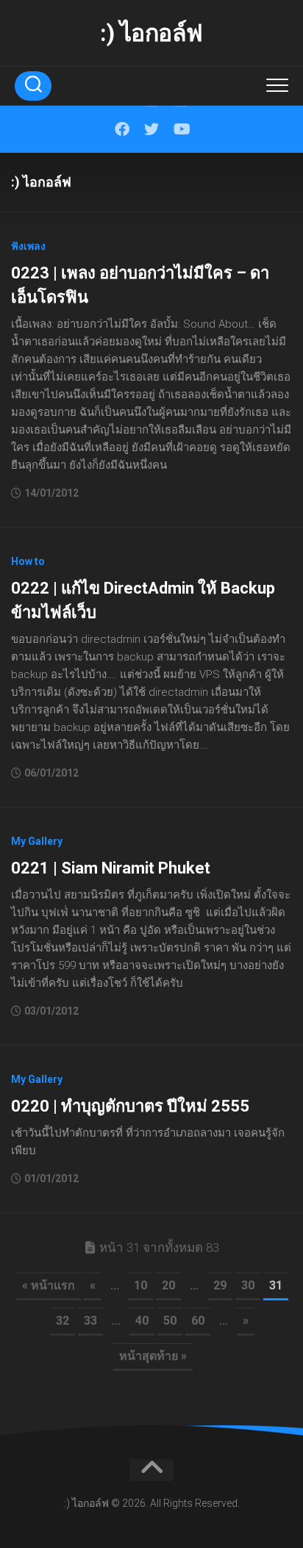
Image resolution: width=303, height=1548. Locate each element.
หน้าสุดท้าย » (153, 1356)
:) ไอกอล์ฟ (151, 33)
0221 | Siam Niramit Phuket (110, 868)
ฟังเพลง (28, 246)
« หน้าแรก (48, 1285)
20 (168, 1285)
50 (170, 1321)
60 (197, 1321)
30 (247, 1285)
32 (62, 1321)
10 (140, 1285)
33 (90, 1321)
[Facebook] (122, 129)
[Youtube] (181, 129)
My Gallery (37, 841)
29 (220, 1285)
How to (28, 561)
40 (142, 1321)
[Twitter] (151, 129)
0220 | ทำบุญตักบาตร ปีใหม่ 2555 (130, 1106)
